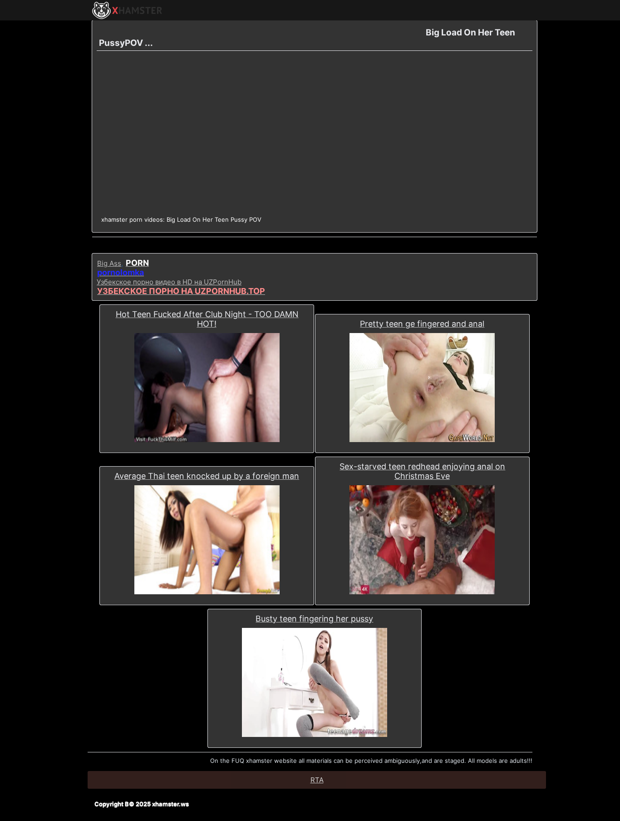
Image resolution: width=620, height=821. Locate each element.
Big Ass (109, 263)
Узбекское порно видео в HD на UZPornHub (169, 282)
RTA (317, 780)
